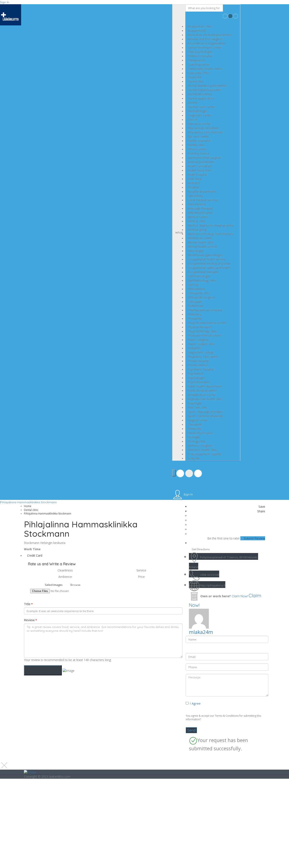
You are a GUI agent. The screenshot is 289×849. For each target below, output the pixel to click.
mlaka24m (201, 632)
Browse (75, 584)
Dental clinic (31, 510)
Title (28, 604)
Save (261, 507)
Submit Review (254, 538)
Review (30, 620)
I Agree (195, 703)
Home (27, 506)
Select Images (54, 585)
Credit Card (34, 555)
